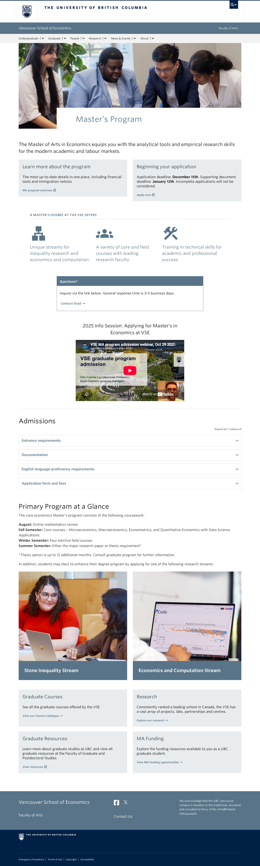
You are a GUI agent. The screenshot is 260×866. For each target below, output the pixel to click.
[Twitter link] (127, 804)
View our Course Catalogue (40, 715)
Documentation (35, 455)
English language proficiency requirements (58, 469)
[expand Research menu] (105, 38)
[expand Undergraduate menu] (43, 38)
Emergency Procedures (31, 859)
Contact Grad (71, 303)
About (144, 38)
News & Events (120, 38)
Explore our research (150, 720)
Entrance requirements (41, 441)
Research (95, 38)
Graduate (54, 38)
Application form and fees (44, 483)
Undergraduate (28, 38)
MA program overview (37, 190)
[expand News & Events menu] (135, 38)
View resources (32, 766)
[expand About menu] (153, 38)
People (74, 38)
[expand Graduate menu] (65, 38)
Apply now (144, 194)
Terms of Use (55, 859)
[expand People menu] (83, 38)
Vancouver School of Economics (45, 28)
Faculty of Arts (228, 28)
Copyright (71, 859)
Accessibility (87, 859)
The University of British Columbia (27, 11)
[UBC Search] (234, 5)
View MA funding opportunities (158, 762)
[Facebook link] (118, 804)
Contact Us (123, 816)
